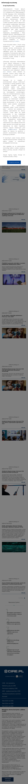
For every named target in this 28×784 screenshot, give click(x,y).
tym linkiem (7, 71)
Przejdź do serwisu (14, 162)
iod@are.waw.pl (12, 129)
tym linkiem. (16, 41)
